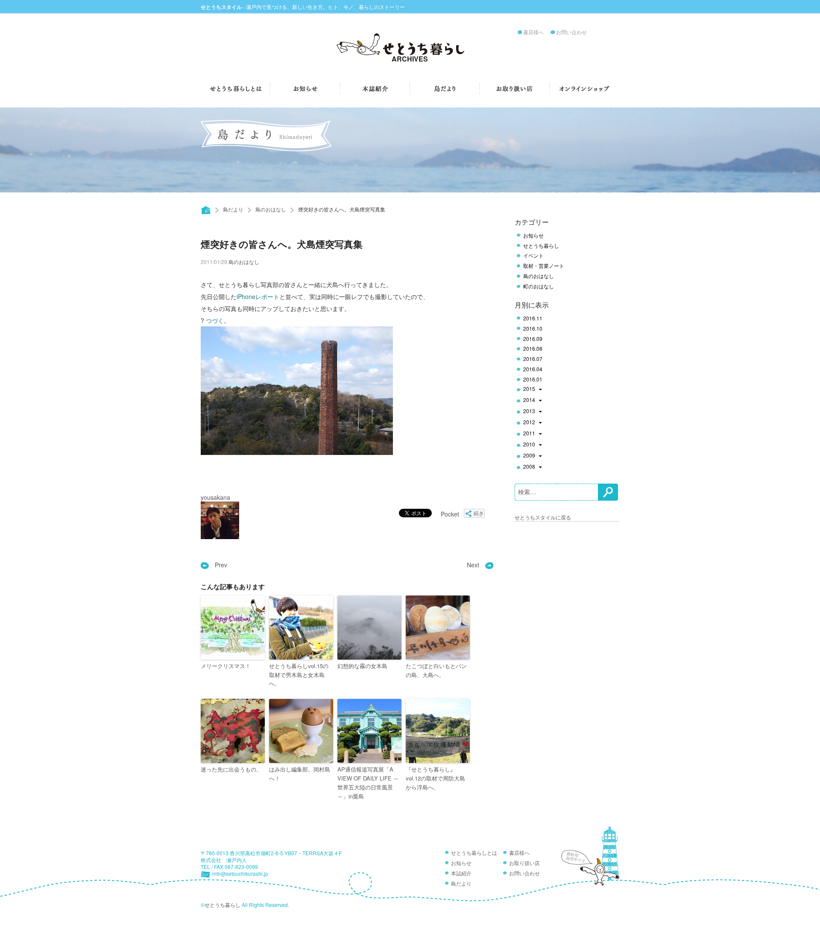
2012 (529, 422)
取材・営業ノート (543, 265)
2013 (529, 411)
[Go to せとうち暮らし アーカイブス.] (206, 210)
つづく (215, 320)
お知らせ (533, 235)
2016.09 (532, 338)
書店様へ (533, 32)
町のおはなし (538, 286)
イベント (533, 255)
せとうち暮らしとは (474, 853)
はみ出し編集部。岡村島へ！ (299, 773)
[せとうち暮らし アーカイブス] (410, 48)
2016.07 (532, 358)
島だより (233, 209)
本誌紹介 (461, 874)
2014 (529, 400)
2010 (529, 445)
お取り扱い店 (524, 863)
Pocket (450, 514)
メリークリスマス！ (226, 666)
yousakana (215, 497)
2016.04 (532, 369)
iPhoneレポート (258, 296)
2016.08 (532, 348)
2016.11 (532, 318)
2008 (529, 467)
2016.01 (532, 379)
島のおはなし (270, 209)
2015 (529, 389)
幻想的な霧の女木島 (362, 666)
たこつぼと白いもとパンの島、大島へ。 (436, 670)
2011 (529, 434)
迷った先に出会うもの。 (231, 769)
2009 (529, 456)
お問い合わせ (571, 32)
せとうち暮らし (541, 245)
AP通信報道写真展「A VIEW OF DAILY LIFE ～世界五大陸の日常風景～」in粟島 (368, 782)
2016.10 (532, 328)
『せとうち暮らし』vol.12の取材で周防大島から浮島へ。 (435, 778)
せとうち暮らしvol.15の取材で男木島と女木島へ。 (298, 675)
